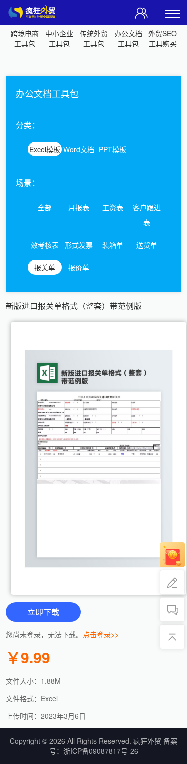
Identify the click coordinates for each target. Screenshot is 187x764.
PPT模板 (112, 149)
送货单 (146, 245)
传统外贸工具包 (94, 38)
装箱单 (112, 245)
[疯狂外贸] (34, 10)
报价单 (78, 267)
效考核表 (45, 245)
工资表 (112, 207)
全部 (45, 207)
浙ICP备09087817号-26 (100, 751)
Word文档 (78, 149)
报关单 (44, 267)
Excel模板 (44, 149)
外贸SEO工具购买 (162, 38)
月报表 (78, 207)
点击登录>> (101, 634)
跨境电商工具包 (25, 38)
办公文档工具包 (128, 38)
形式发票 (79, 245)
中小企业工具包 (59, 38)
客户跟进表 (147, 214)
